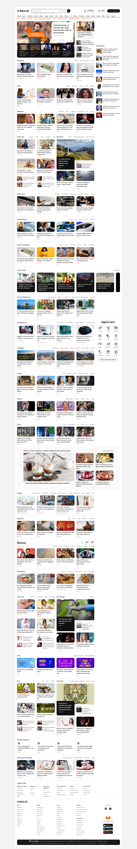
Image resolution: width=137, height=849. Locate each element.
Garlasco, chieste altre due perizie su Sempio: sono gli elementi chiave (84, 414)
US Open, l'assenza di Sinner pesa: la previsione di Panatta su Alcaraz (46, 440)
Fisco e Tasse (73, 194)
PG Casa (58, 828)
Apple (66, 245)
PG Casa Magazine (61, 830)
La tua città (78, 826)
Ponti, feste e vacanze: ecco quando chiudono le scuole (85, 34)
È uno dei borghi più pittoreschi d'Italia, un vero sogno (26, 748)
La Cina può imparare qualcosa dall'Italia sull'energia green (82, 184)
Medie (86, 373)
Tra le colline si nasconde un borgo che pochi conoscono (45, 748)
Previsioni (91, 546)
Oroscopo (81, 16)
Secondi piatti (78, 571)
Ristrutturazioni (76, 297)
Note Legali (38, 843)
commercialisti (86, 790)
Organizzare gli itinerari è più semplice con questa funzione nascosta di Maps (65, 260)
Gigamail (19, 817)
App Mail (19, 823)
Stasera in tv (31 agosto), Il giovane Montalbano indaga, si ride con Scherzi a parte (85, 127)
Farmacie (66, 546)
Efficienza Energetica (78, 137)
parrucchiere (59, 788)
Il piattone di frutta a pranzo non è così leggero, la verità (28, 645)
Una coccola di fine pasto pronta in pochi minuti (47, 483)
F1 (78, 424)
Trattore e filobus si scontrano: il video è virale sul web (87, 55)
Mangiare (32, 786)
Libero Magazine (40, 830)
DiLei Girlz (20, 137)
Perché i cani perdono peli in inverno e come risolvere (28, 722)
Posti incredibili (85, 348)
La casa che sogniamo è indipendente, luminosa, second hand (44, 152)
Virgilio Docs (20, 815)
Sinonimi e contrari (72, 373)
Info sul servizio (35, 13)
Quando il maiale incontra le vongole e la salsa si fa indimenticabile (110, 50)
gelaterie (32, 788)
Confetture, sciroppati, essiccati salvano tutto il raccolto (44, 313)
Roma (21, 543)
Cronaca (77, 399)
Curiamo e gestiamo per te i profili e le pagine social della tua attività (85, 773)
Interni (78, 512)
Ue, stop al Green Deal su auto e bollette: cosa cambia (64, 162)
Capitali (77, 348)
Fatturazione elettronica (45, 18)
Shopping (59, 807)
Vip (37, 174)
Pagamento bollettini (74, 18)
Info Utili (80, 194)
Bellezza (92, 86)
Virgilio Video (40, 813)
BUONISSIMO (100, 841)
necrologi (72, 794)
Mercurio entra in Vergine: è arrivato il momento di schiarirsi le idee (65, 730)
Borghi (92, 348)
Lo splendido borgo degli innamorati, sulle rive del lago (84, 748)
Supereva (20, 518)
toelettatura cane (74, 790)
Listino (86, 219)
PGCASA (66, 841)
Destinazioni (55, 348)
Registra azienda (60, 825)
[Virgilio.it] (23, 11)
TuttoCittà (59, 834)
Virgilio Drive (20, 813)
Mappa (85, 546)
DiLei (19, 86)
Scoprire (39, 634)
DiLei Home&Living (23, 297)
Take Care (20, 597)
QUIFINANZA (93, 841)
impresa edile (20, 790)
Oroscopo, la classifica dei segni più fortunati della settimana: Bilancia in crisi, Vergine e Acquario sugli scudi (65, 706)
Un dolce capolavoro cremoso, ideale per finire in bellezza (84, 484)
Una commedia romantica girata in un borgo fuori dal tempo (88, 42)
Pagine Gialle (21, 783)
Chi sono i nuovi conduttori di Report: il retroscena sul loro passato (65, 389)
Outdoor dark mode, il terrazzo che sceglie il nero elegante (65, 313)
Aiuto (18, 825)
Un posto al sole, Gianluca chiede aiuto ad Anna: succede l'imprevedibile (45, 127)
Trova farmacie (79, 824)
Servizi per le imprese (24, 758)
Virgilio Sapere (60, 809)
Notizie (19, 16)
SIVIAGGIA (88, 841)
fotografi (85, 794)
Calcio (64, 424)
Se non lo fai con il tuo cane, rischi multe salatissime (28, 729)
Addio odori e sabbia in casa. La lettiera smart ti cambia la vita (45, 697)
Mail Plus (23, 18)
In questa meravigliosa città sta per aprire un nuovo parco (65, 364)
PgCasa (19, 493)
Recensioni (91, 245)
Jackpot (83, 18)
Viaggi (46, 16)
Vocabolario (79, 828)
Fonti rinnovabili (90, 137)
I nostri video (21, 270)
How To (79, 245)
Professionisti (87, 786)
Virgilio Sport (39, 809)
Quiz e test (91, 518)
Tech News (19, 262)
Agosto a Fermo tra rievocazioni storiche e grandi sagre (83, 561)
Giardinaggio (85, 297)
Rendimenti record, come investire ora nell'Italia (62, 27)
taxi (44, 790)
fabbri (18, 796)
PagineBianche (60, 832)
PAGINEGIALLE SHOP (59, 841)
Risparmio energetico (74, 493)
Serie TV (92, 111)
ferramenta (19, 788)
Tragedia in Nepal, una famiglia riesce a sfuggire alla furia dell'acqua (25, 286)
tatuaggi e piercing (61, 794)
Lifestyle (81, 86)
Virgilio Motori (22, 219)
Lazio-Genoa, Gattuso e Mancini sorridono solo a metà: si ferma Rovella (64, 440)
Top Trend (19, 777)
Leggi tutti (91, 596)
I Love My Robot (90, 322)
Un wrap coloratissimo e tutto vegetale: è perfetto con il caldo (26, 587)
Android (61, 245)
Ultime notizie (69, 399)
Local (58, 563)
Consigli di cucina (61, 589)
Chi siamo (33, 843)
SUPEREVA (105, 841)
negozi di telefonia (74, 792)
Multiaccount (20, 819)
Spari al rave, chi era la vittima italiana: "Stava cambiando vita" (43, 414)
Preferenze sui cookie (56, 843)
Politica (83, 399)
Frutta (78, 591)
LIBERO (40, 841)
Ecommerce (87, 757)
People (68, 86)
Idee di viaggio (64, 348)
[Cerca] (68, 10)
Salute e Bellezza (61, 786)
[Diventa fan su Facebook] (105, 808)
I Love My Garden (79, 322)
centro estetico (60, 790)
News (67, 111)
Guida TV (61, 111)
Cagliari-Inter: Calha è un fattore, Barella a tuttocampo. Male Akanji (85, 440)
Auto (71, 219)
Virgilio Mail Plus (20, 809)
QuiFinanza (21, 194)
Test (53, 137)
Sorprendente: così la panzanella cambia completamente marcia (83, 587)
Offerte (76, 60)
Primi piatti (70, 571)
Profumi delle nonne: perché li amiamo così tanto (48, 178)
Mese (88, 681)
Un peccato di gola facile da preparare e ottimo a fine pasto (84, 466)
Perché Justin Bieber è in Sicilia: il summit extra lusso (29, 185)
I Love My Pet (69, 322)
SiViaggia (20, 348)
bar (31, 790)
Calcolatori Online (80, 833)
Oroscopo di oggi (73, 681)
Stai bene (19, 614)
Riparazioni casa (62, 493)
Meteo (41, 16)
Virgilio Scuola (60, 811)
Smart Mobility (60, 819)
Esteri (87, 399)
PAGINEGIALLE (50, 841)
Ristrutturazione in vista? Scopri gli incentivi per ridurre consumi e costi (26, 509)
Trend (107, 16)
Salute (93, 16)
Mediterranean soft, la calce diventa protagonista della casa (84, 313)
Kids (18, 655)
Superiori (92, 373)
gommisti (45, 794)
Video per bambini (78, 655)
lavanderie (72, 788)
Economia (29, 16)
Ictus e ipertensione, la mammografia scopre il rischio (44, 612)
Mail (18, 18)
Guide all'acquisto (84, 60)
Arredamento (66, 297)
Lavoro (92, 194)
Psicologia (39, 596)
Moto (75, 219)
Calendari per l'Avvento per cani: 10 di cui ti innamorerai (49, 722)
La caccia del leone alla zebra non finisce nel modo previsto (104, 286)
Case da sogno (52, 297)
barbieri (58, 792)
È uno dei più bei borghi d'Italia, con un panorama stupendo (64, 748)
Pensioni (87, 194)
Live (86, 424)
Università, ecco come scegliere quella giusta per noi (28, 178)
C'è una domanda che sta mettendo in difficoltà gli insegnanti (84, 389)
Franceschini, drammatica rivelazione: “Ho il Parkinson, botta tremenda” (25, 414)
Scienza (78, 262)
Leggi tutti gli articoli (108, 450)
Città (103, 16)
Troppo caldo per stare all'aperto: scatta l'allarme (86, 166)
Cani (43, 681)
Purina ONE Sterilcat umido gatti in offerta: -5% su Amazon (65, 338)
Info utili (39, 213)
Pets (18, 681)
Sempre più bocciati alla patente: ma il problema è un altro (45, 235)
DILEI (84, 841)
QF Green (60, 137)
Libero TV (39, 832)
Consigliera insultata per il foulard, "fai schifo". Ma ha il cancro (65, 414)
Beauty (31, 137)
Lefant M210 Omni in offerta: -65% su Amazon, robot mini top (46, 338)
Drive (35, 18)
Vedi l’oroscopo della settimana (108, 359)
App (57, 264)
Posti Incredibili (80, 365)
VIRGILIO (45, 841)
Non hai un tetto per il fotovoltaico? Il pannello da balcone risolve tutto (65, 509)
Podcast (52, 681)
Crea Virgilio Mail (113, 11)
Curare (18, 634)
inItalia (98, 16)
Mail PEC (30, 18)
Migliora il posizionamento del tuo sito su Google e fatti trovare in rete (25, 773)
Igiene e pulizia (85, 493)
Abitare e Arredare (22, 786)
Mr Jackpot (79, 813)
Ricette (75, 16)
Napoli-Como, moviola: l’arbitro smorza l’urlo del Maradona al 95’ (24, 440)
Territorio (39, 565)
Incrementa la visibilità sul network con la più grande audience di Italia (45, 773)
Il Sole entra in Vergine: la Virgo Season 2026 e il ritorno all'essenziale (84, 730)
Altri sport (91, 424)
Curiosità (92, 219)
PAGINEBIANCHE (72, 841)
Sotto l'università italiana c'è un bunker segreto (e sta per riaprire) (45, 389)
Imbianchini (45, 493)
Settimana (82, 681)
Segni (92, 681)
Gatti (47, 681)
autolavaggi (46, 796)
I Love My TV (60, 322)
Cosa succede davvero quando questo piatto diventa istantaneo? (44, 587)
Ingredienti (91, 571)
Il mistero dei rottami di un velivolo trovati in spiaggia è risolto (45, 561)
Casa (18, 315)
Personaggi (81, 111)
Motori (51, 16)
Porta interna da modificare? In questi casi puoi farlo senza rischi (85, 509)
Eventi (60, 546)
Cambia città (20, 546)
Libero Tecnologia (23, 245)
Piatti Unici (19, 591)
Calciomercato (72, 424)
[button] (71, 40)
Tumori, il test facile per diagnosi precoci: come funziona (24, 102)
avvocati (85, 788)
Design (59, 297)
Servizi (71, 786)
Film (87, 111)
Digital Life (72, 245)
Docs (54, 18)
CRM (93, 757)
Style (42, 137)
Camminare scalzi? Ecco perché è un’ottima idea (28, 638)
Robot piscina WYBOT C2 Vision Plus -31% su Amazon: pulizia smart (84, 338)
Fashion (37, 137)
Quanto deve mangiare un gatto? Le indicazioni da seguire (49, 729)
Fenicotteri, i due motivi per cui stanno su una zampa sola (65, 671)
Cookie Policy (48, 843)
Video (61, 16)
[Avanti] (118, 282)
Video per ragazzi (89, 655)
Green (60, 167)
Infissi (92, 493)
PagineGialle (59, 823)
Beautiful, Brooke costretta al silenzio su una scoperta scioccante (26, 127)
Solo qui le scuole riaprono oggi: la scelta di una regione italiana (25, 389)
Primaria (80, 373)
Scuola (88, 16)
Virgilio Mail (19, 807)
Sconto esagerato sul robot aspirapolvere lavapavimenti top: (84, 76)
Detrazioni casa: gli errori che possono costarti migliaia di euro (46, 509)
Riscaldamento (36, 493)
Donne (36, 16)
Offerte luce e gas (62, 18)
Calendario (19, 821)
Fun (89, 18)
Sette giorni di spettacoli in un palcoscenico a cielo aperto (25, 364)
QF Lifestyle (61, 597)
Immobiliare (65, 194)
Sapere (113, 16)
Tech (56, 16)
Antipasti (63, 571)
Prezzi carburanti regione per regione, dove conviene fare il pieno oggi (111, 58)
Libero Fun (78, 815)
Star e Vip (74, 86)
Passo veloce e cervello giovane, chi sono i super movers (48, 638)
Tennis (38, 444)
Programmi (73, 111)
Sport (24, 16)
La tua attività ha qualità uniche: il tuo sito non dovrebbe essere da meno (64, 773)
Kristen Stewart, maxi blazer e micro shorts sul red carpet (48, 185)
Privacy (43, 843)
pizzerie (32, 794)
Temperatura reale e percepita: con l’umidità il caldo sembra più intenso (65, 286)
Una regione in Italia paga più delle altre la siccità (65, 621)
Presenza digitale (67, 757)
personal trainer (86, 792)
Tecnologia (20, 78)
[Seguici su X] (110, 808)
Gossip (66, 16)
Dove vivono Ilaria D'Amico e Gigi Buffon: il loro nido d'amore (25, 561)
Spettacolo (40, 103)
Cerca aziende (79, 820)
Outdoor (92, 297)
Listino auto (59, 817)
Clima (70, 137)
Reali (58, 103)
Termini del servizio (43, 13)
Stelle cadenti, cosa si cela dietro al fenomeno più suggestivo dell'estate (84, 671)
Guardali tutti (116, 270)
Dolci (85, 571)
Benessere (32, 596)
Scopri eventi (79, 822)
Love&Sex (48, 137)
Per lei (92, 60)
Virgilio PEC (19, 811)
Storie (92, 399)
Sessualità (52, 596)
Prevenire (39, 616)
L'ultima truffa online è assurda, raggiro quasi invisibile (44, 209)
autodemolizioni (47, 792)
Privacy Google (51, 13)
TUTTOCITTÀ (79, 841)
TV (71, 16)
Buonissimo (21, 571)
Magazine (20, 111)
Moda (58, 78)
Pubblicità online (77, 757)
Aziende (73, 546)
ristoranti (32, 792)
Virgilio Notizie (40, 807)
